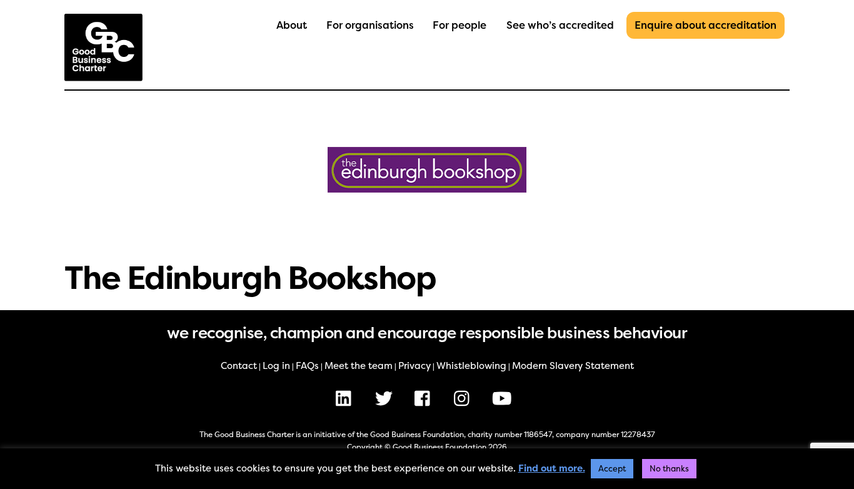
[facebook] (425, 398)
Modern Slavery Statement (573, 365)
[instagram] (465, 398)
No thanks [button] (669, 468)
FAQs (307, 365)
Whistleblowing (471, 365)
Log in (276, 365)
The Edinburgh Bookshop (250, 278)
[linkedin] (346, 398)
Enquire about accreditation (705, 25)
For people (459, 25)
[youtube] (504, 398)
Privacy (414, 365)
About (291, 25)
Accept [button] (612, 468)
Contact (239, 365)
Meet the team (358, 365)
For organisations (370, 25)
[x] (386, 398)
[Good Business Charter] (103, 75)
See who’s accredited (560, 25)
